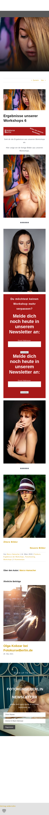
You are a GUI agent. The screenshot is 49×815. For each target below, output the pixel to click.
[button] (4, 811)
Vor (42, 80)
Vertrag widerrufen (8, 806)
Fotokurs (37, 554)
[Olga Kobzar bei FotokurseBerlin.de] (24, 586)
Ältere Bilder (10, 542)
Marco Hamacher (13, 554)
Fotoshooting (30, 557)
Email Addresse (24, 340)
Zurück (36, 80)
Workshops (7, 559)
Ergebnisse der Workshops (13, 557)
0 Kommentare (18, 559)
